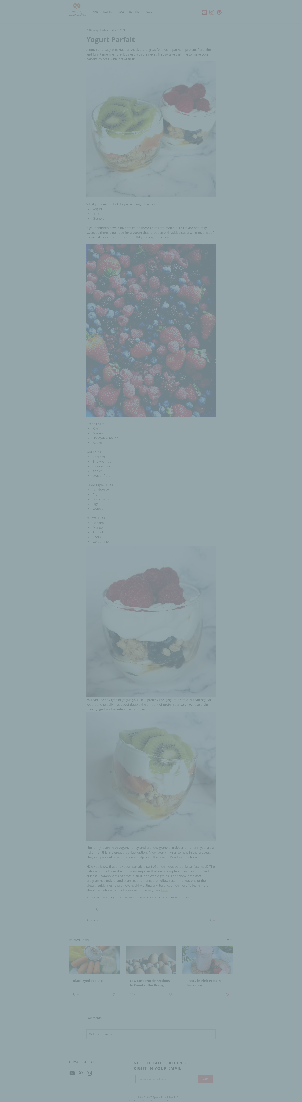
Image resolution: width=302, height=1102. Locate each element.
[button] (210, 510)
